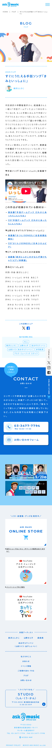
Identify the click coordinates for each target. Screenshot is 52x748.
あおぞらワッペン (26, 643)
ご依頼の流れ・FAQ (26, 671)
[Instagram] (48, 368)
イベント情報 (26, 666)
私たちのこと (26, 656)
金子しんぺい (30, 646)
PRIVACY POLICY (13, 745)
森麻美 (40, 638)
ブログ (14, 11)
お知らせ (26, 661)
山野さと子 (28, 638)
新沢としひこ (14, 638)
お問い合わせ (26, 680)
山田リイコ (20, 646)
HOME (5, 11)
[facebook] (48, 372)
